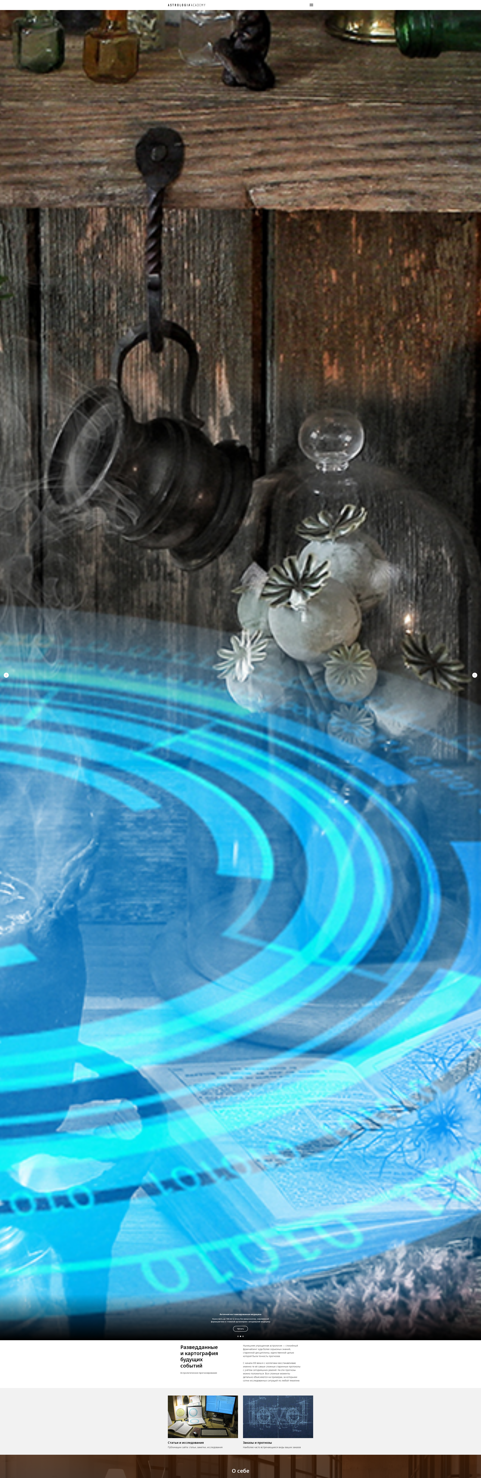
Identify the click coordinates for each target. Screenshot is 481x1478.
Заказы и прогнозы (257, 1442)
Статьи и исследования (186, 1442)
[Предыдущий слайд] (6, 675)
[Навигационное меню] (311, 5)
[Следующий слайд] (474, 675)
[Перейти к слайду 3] (243, 1336)
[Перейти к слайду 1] (238, 1336)
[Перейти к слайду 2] (240, 1336)
